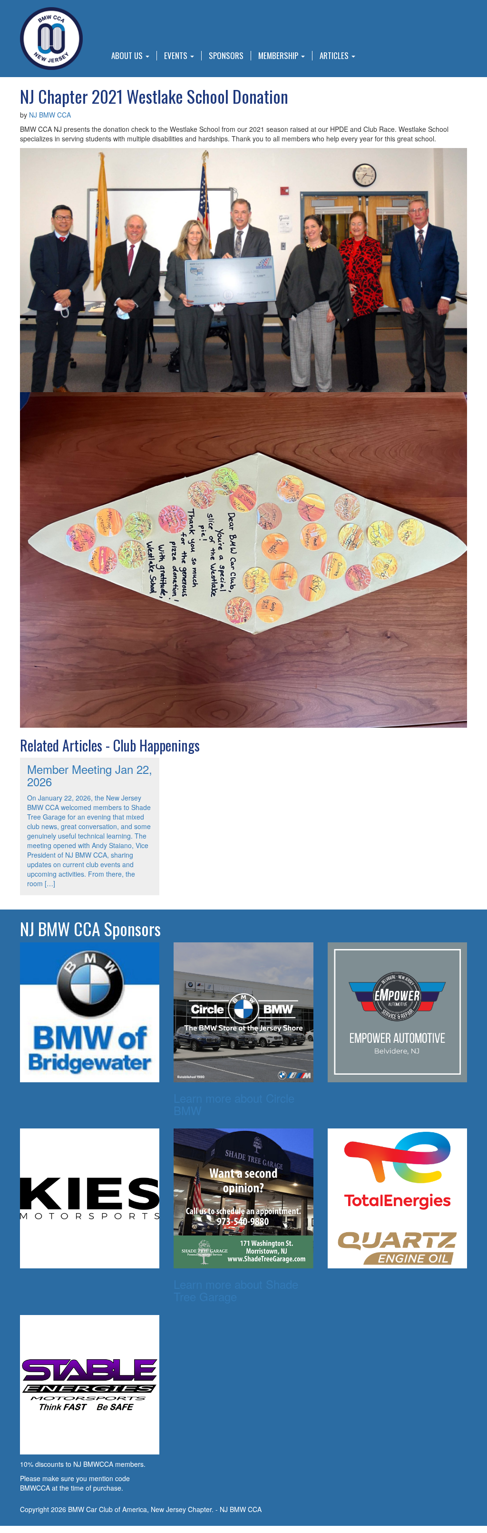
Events (176, 55)
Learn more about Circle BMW (234, 1103)
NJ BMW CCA (50, 114)
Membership (279, 55)
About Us (128, 55)
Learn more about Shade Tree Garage (236, 1290)
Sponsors (226, 55)
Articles (335, 55)
